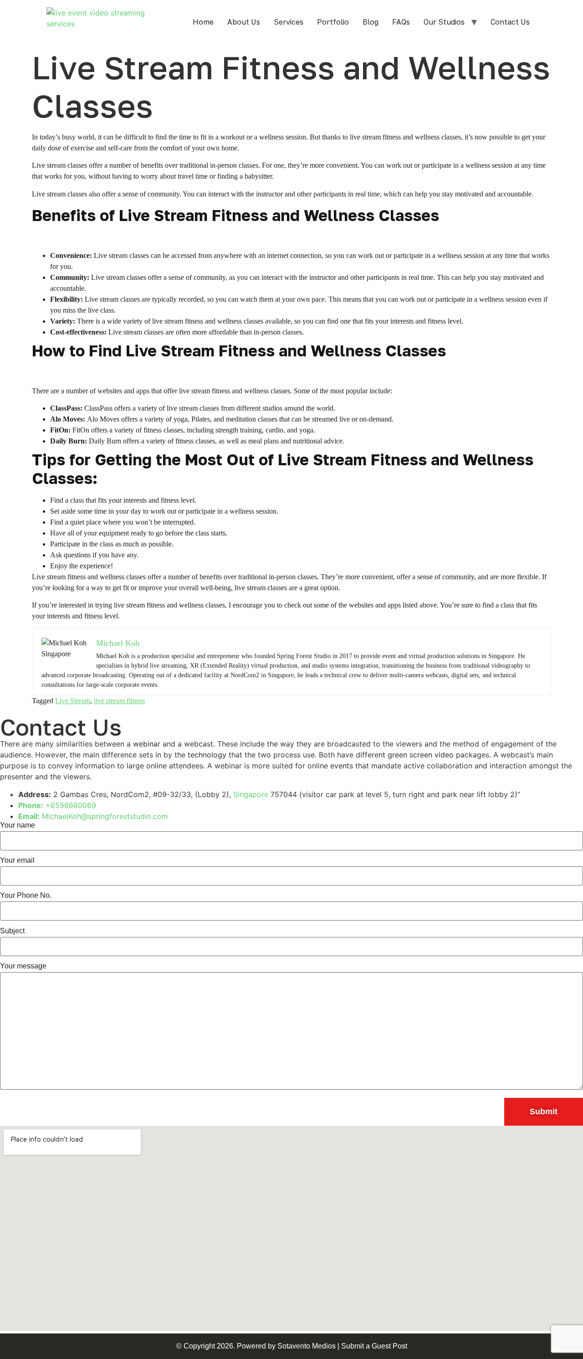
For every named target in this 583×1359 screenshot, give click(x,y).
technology (207, 754)
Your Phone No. (25, 895)
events (341, 765)
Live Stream (72, 701)
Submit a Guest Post (374, 1346)
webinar (146, 743)
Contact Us (510, 21)
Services (288, 21)
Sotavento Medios (306, 1346)
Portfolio (333, 21)
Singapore (250, 794)
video (444, 754)
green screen (410, 754)
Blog (370, 21)
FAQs (401, 21)
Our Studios (444, 21)
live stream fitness (119, 701)
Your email (17, 860)
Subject (12, 931)
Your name (17, 825)
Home (203, 21)
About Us (243, 21)
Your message (23, 966)
